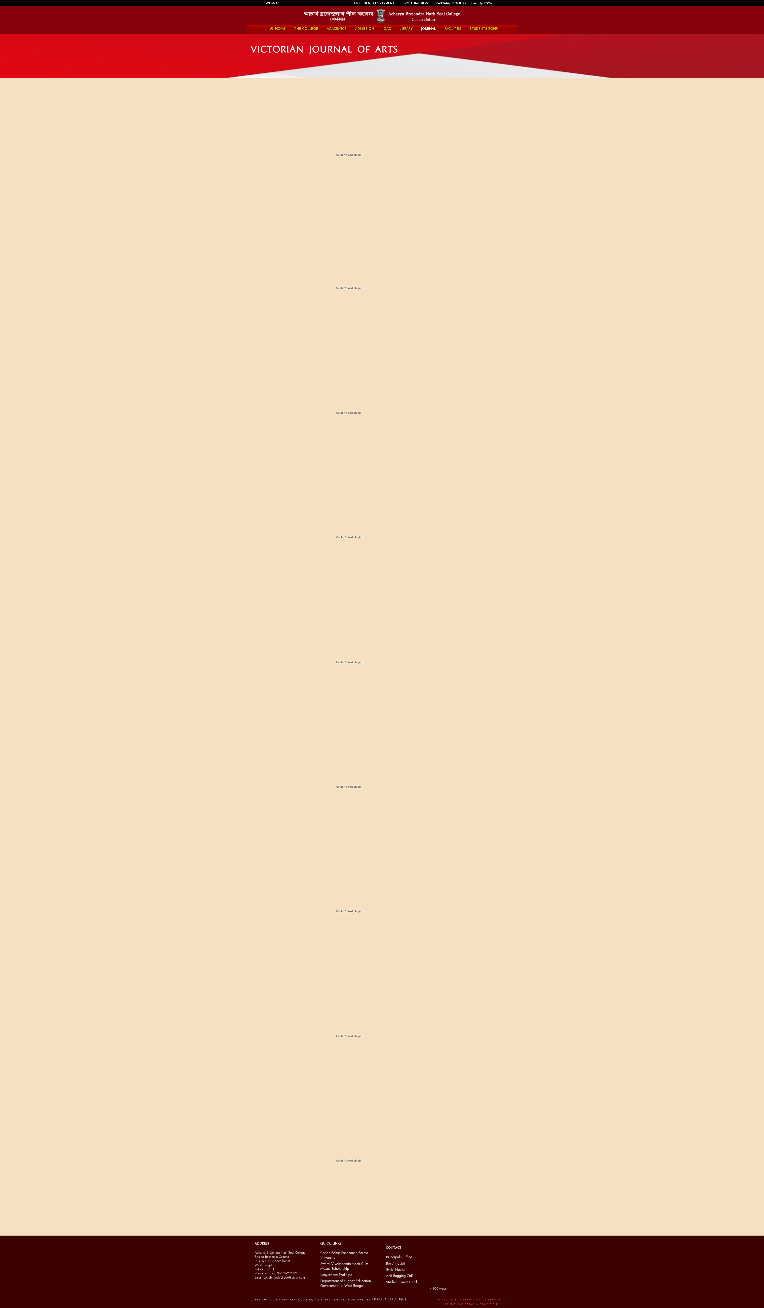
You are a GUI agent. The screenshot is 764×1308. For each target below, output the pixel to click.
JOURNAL (428, 28)
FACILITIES (452, 28)
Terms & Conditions (482, 1304)
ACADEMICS (337, 28)
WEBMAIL (273, 3)
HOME (280, 28)
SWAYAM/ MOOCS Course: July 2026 (464, 3)
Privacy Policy (450, 1299)
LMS (357, 3)
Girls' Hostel (395, 1269)
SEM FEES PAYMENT (379, 3)
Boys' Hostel (395, 1263)
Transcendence (389, 1299)
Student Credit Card (401, 1282)
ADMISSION (364, 28)
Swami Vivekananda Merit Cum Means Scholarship (344, 1266)
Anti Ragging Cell (399, 1275)
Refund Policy (474, 1299)
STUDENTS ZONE (484, 28)
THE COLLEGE (306, 28)
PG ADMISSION (416, 3)
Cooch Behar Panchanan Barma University (344, 1255)
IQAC (387, 28)
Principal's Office (399, 1257)
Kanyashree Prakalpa (336, 1274)
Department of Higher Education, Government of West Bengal (346, 1283)
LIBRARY (406, 28)
